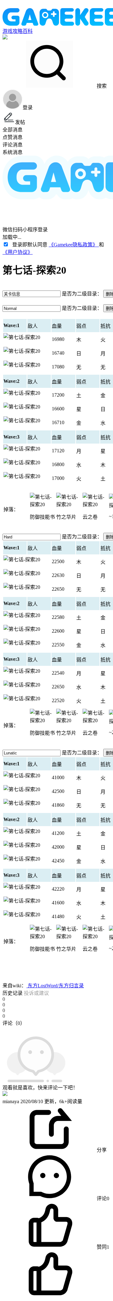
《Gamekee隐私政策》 (74, 244)
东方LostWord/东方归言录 (55, 985)
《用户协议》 (18, 252)
